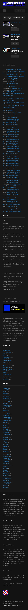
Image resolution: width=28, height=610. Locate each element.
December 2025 (6, 400)
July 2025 (5, 408)
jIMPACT (5, 359)
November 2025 (6, 401)
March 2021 (5, 471)
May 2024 (5, 425)
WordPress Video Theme (9, 605)
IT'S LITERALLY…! (7, 357)
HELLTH (4, 355)
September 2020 (7, 482)
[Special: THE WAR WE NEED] (6, 23)
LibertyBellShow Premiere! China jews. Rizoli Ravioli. (17, 38)
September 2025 (7, 405)
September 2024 (7, 420)
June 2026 (5, 389)
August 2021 (5, 466)
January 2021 (6, 475)
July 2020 (5, 485)
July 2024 (5, 422)
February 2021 (6, 473)
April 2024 (5, 427)
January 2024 (6, 432)
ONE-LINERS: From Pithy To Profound (16, 71)
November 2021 (6, 461)
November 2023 (6, 436)
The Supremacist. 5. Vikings (13, 170)
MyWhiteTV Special (15, 22)
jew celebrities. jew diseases (14, 69)
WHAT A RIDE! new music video (13, 204)
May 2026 (5, 391)
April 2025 (5, 410)
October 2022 (6, 454)
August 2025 (6, 406)
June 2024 (5, 424)
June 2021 (5, 468)
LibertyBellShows (15, 34)
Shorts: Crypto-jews (12, 86)
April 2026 (5, 393)
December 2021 (6, 459)
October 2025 (6, 403)
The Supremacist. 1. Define (12, 185)
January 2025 (6, 415)
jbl (3, 73)
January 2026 (6, 398)
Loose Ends (5, 362)
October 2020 (6, 480)
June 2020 (5, 487)
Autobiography (6, 350)
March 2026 (5, 395)
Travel (4, 376)
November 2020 (7, 478)
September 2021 (7, 465)
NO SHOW (5, 370)
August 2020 (6, 483)
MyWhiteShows (6, 367)
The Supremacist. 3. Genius (13, 138)
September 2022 (7, 456)
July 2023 (5, 442)
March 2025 (5, 412)
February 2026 (6, 396)
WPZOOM (19, 605)
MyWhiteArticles (6, 364)
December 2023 (6, 434)
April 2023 (5, 448)
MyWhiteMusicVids (15, 48)
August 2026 (6, 388)
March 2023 (5, 449)
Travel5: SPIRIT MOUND (16, 88)
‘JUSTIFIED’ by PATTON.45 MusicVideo (17, 50)
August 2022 (6, 458)
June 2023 (5, 444)
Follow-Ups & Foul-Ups (12, 78)
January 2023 (6, 451)
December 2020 (7, 477)
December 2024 (7, 417)
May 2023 (5, 446)
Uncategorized (6, 377)
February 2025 (6, 413)
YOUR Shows (6, 379)
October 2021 (6, 463)
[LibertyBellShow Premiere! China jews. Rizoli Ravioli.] (6, 36)
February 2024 (6, 430)
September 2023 (7, 439)
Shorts (4, 372)
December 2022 (6, 453)
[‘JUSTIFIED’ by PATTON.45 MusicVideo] (6, 49)
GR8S (4, 353)
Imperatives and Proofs (12, 83)
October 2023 (6, 437)
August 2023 (6, 441)
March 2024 (5, 429)
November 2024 (7, 418)
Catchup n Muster (7, 352)
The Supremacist (7, 374)
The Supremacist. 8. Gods (12, 141)
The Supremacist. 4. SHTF (13, 177)
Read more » (15, 29)
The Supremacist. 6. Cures (12, 114)
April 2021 (5, 470)
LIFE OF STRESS (11, 81)
